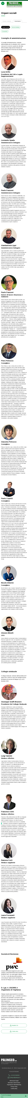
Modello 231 (15, 1025)
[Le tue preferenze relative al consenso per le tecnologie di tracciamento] (1, 823)
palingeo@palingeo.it (15, 1077)
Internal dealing (15, 27)
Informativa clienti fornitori (14, 1082)
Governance (18, 21)
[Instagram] (26, 1096)
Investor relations (6, 21)
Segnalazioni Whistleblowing (14, 1084)
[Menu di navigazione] (2, 3)
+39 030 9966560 (15, 1075)
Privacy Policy (14, 1086)
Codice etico (15, 1031)
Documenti (4, 31)
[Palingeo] (14, 4)
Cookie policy (14, 1088)
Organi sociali (5, 27)
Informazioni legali (14, 1080)
